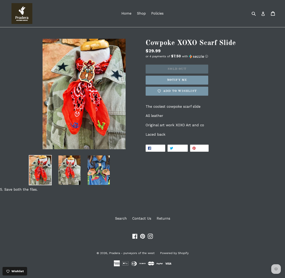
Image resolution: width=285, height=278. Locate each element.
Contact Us (141, 218)
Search (121, 218)
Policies (157, 13)
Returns (163, 218)
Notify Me (177, 80)
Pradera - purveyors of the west (132, 253)
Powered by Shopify (174, 253)
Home (126, 13)
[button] (201, 56)
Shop (141, 13)
